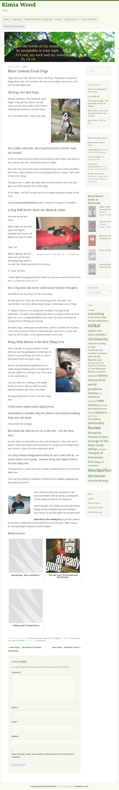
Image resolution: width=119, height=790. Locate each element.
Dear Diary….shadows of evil (66, 647)
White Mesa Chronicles (13, 26)
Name (14, 707)
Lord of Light (95, 157)
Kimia (25, 66)
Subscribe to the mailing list (47, 519)
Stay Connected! (89, 19)
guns (100, 393)
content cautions (97, 353)
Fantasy (93, 380)
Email (14, 721)
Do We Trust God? (96, 173)
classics (92, 343)
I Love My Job (94, 96)
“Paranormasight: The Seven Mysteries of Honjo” (98, 103)
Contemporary (95, 350)
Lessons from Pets (34, 638)
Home (6, 19)
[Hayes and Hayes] (93, 255)
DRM (93, 369)
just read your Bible (16, 640)
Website (15, 736)
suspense (102, 449)
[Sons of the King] (93, 226)
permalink (41, 640)
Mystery (101, 412)
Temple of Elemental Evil (95, 457)
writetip (93, 480)
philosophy (96, 423)
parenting (92, 416)
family (103, 375)
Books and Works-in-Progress (38, 19)
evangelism (100, 372)
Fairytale (92, 376)
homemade (92, 401)
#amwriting (96, 314)
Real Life (47, 638)
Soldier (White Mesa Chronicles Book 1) (107, 208)
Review (94, 427)
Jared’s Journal (72, 19)
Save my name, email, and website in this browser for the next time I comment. (42, 755)
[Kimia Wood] (59, 47)
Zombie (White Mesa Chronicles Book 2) (107, 265)
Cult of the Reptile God (95, 358)
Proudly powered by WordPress (43, 786)
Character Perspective (93, 165)
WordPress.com (81, 786)
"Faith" (91, 310)
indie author (96, 403)
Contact (58, 19)
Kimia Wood (19, 5)
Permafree (94, 419)
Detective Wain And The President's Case (109, 237)
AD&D (94, 326)
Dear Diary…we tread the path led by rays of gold (98, 113)
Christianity (74, 638)
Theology (55, 638)
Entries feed (93, 503)
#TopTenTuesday (97, 317)
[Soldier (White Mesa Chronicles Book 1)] (93, 211)
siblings (92, 449)
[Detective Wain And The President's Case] (93, 240)
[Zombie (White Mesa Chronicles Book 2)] (93, 269)
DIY (89, 369)
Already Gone (95, 149)
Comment (16, 672)
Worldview (96, 476)
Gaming (93, 393)
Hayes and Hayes (106, 250)
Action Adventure (98, 320)
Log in (90, 498)
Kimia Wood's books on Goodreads (95, 200)
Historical (94, 396)
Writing (103, 480)
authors (101, 334)
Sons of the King (106, 221)
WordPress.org (95, 512)
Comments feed (95, 507)
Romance (94, 433)
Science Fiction (98, 437)
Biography (17, 19)
